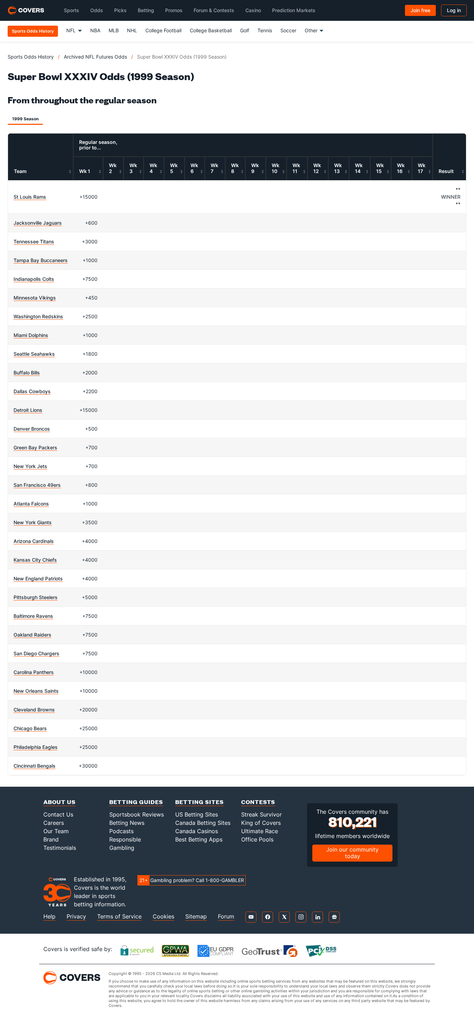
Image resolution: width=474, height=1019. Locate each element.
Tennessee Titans (34, 241)
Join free (420, 10)
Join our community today (352, 853)
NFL (71, 30)
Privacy (76, 916)
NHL (132, 30)
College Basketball (211, 30)
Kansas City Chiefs (35, 560)
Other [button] (311, 30)
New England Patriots (38, 578)
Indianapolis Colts (34, 279)
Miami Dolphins (31, 335)
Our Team (56, 831)
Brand (51, 839)
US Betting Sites (196, 814)
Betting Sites (199, 802)
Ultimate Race (259, 831)
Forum (226, 916)
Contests (258, 802)
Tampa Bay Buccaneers (41, 260)
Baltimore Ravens (33, 616)
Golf (244, 30)
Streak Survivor (261, 814)
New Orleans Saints (36, 691)
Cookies (163, 916)
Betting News (126, 822)
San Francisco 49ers (37, 485)
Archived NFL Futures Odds (95, 57)
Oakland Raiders (32, 635)
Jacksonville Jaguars (38, 223)
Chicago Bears (30, 728)
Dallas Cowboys (32, 391)
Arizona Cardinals (34, 541)
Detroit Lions (28, 410)
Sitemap (196, 916)
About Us (59, 802)
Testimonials (59, 847)
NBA (95, 30)
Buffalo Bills (27, 372)
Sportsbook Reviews (136, 814)
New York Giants (33, 522)
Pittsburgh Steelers (36, 597)
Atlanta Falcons (31, 504)
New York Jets (30, 466)
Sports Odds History (31, 57)
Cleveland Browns (34, 710)
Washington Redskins (38, 316)
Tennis (264, 30)
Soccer (288, 30)
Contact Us (58, 814)
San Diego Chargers (36, 653)
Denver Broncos (32, 429)
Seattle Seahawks (34, 354)
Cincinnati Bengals (35, 766)
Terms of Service (119, 916)
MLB (114, 30)
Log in (454, 10)
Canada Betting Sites (202, 822)
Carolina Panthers (34, 672)
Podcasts (121, 831)
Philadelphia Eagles (36, 747)
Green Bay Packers (35, 447)
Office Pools (257, 839)
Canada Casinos (196, 831)
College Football (163, 30)
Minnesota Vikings (35, 298)
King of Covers (261, 822)
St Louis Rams (30, 197)
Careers (53, 822)
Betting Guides (136, 802)
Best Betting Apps (198, 839)
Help (49, 916)
